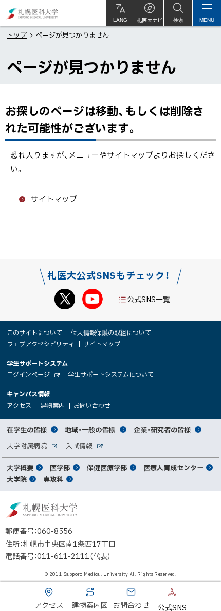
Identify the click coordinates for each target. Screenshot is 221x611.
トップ (17, 35)
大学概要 (20, 468)
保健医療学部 (107, 468)
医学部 (60, 468)
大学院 (17, 479)
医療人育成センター (173, 468)
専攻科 (53, 479)
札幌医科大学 (32, 13)
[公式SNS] (156, 594)
